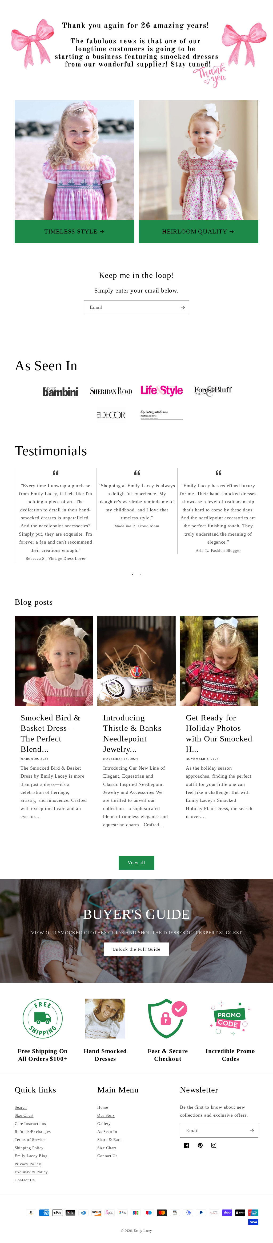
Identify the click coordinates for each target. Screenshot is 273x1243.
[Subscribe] (182, 307)
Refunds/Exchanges (33, 1131)
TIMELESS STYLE (70, 231)
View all (137, 862)
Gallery (104, 1123)
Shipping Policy (29, 1147)
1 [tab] (132, 574)
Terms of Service (30, 1139)
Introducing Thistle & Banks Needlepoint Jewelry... (132, 733)
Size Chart (24, 1115)
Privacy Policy (28, 1164)
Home (102, 1107)
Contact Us (25, 1180)
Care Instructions (30, 1123)
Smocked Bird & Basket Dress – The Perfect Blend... (50, 733)
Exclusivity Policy (31, 1172)
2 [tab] (140, 574)
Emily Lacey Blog (31, 1155)
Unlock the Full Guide (136, 949)
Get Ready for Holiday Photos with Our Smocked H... (219, 733)
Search (21, 1107)
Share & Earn (109, 1139)
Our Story (106, 1115)
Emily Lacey (143, 1231)
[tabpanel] (55, 519)
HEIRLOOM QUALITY (194, 231)
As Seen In (107, 1131)
